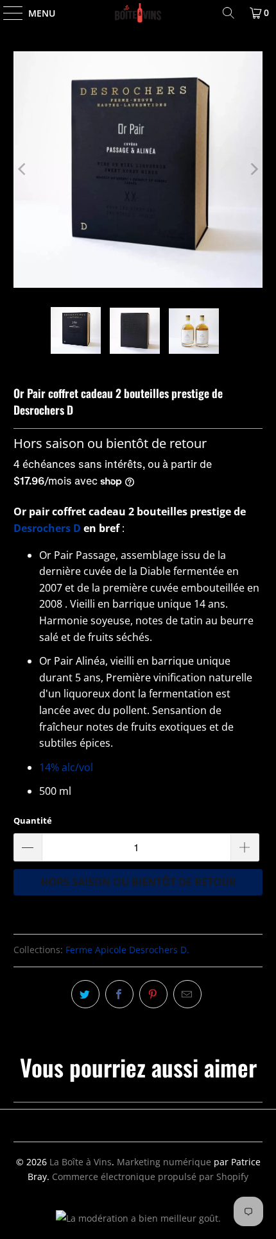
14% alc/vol (66, 767)
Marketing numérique (164, 1162)
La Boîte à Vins (80, 1162)
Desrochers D (47, 528)
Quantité (32, 820)
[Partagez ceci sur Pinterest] (153, 994)
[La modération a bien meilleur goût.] (138, 1218)
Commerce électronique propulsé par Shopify (150, 1176)
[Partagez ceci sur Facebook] (119, 994)
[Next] (253, 169)
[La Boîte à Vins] (138, 13)
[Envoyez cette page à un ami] (187, 994)
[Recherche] (228, 13)
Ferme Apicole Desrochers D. (127, 950)
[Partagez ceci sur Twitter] (85, 994)
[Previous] (23, 169)
